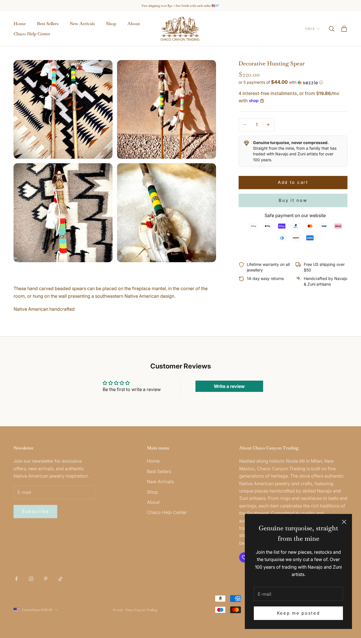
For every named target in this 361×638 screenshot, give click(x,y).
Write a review (229, 386)
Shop (111, 24)
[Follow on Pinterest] (46, 579)
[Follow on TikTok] (60, 579)
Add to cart (293, 182)
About (133, 24)
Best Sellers (47, 24)
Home (20, 24)
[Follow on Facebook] (16, 579)
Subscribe (35, 511)
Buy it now (293, 200)
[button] (293, 82)
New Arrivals (82, 24)
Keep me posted (298, 613)
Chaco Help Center (32, 34)
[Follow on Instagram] (31, 579)
